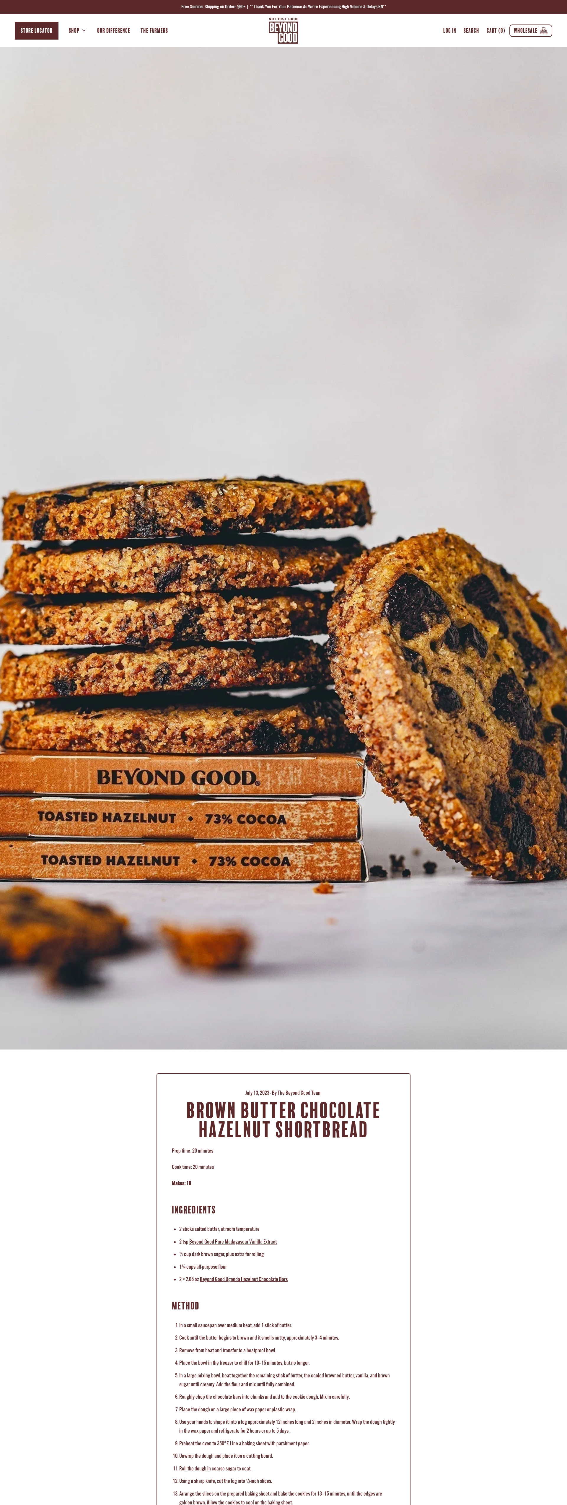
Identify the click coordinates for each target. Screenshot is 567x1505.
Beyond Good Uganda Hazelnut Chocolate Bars (244, 1279)
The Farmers (154, 30)
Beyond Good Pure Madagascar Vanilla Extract (233, 1242)
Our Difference (113, 30)
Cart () (496, 31)
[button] (471, 30)
